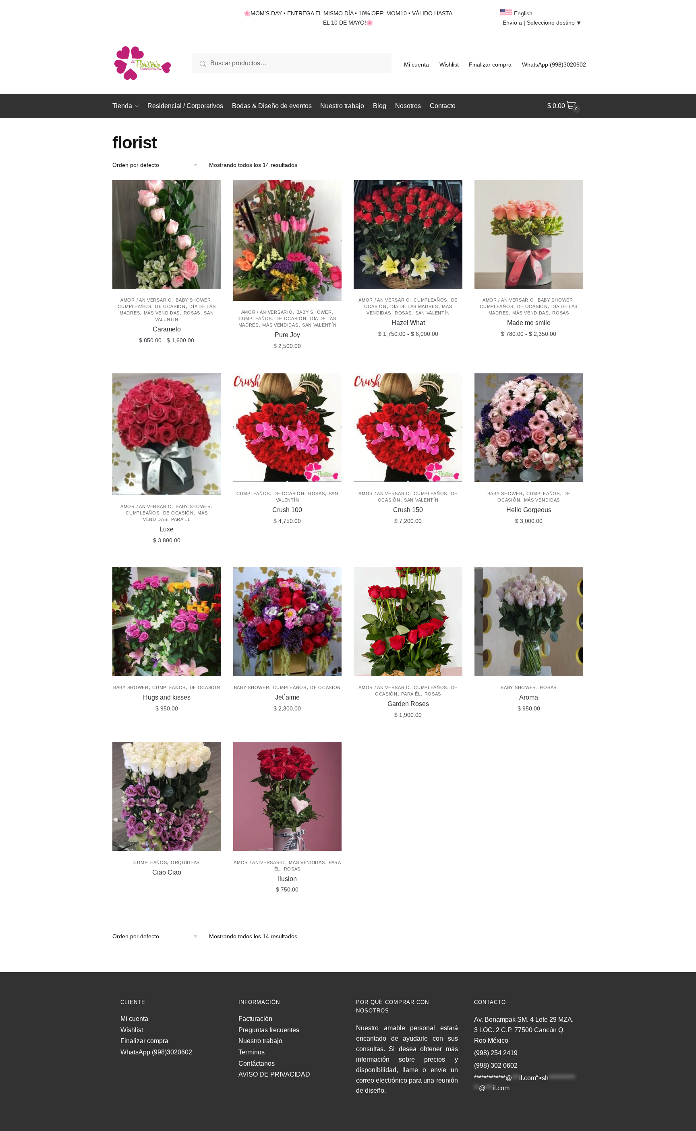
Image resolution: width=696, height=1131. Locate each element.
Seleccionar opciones (167, 364)
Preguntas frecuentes (268, 1030)
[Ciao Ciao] (166, 796)
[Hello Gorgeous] (528, 427)
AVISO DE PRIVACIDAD (274, 1074)
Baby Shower (193, 300)
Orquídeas (185, 862)
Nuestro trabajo (260, 1040)
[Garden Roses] (408, 621)
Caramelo (167, 329)
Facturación (255, 1018)
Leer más (166, 907)
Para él (181, 519)
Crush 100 (287, 509)
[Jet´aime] (287, 621)
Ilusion (287, 878)
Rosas (192, 312)
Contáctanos (256, 1063)
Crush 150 (408, 509)
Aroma (528, 697)
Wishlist (449, 64)
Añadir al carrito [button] (287, 364)
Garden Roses (408, 703)
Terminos (251, 1052)
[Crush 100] (287, 427)
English (522, 13)
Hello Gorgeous (528, 509)
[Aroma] (528, 621)
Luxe (167, 529)
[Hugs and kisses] (166, 621)
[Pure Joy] (287, 240)
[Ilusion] (287, 796)
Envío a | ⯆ (542, 22)
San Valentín (319, 325)
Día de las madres (414, 306)
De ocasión (170, 306)
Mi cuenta (416, 64)
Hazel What (408, 322)
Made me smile (529, 322)
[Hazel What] (408, 234)
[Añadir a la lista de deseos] (211, 190)
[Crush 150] (408, 427)
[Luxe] (166, 434)
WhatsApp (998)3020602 (554, 64)
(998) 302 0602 (496, 1065)
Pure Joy (287, 334)
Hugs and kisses (167, 697)
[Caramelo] (166, 234)
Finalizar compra (490, 64)
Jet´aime (287, 697)
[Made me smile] (528, 234)
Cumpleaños (134, 306)
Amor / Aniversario (146, 300)
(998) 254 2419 (496, 1053)
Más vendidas (162, 312)
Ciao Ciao (166, 872)
